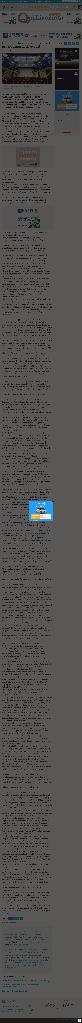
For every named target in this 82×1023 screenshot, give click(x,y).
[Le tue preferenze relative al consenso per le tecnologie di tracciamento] (79, 1020)
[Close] (53, 501)
